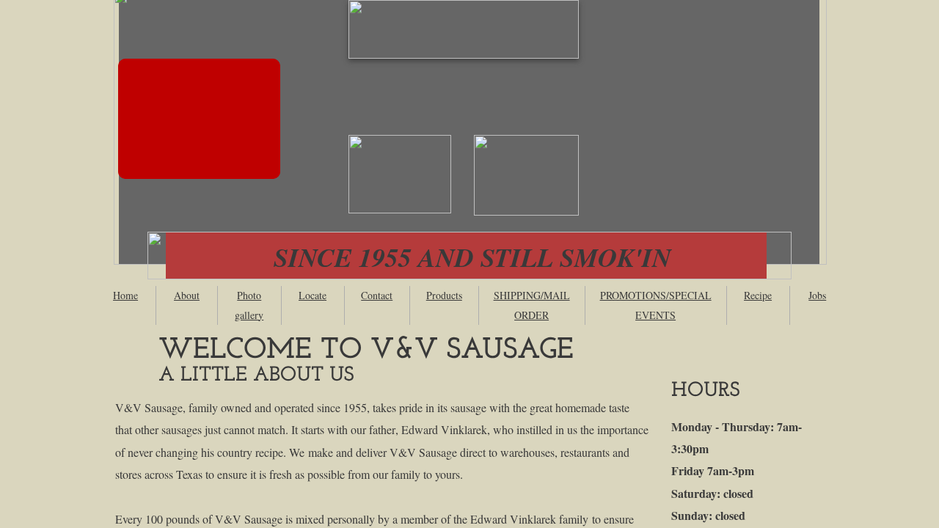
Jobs (817, 295)
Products (444, 295)
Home (125, 295)
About (187, 295)
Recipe (758, 295)
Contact (376, 295)
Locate (312, 295)
